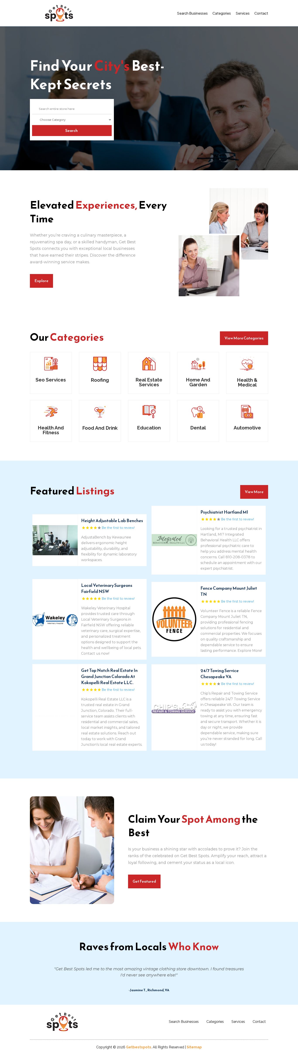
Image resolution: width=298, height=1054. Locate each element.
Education (149, 428)
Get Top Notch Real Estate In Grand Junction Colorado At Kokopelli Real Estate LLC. (109, 676)
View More (254, 492)
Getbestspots (138, 1047)
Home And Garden (198, 382)
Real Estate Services (148, 382)
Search (71, 130)
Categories (221, 13)
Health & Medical (247, 382)
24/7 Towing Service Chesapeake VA (219, 673)
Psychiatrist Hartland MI (224, 512)
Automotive (247, 428)
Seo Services (51, 380)
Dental (198, 428)
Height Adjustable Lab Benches (112, 520)
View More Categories (244, 338)
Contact (261, 13)
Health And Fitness (51, 430)
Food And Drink (100, 428)
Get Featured (144, 881)
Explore (41, 281)
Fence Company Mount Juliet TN (228, 591)
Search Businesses (192, 13)
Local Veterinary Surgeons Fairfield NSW (106, 588)
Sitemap (194, 1047)
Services (243, 13)
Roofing (100, 380)
